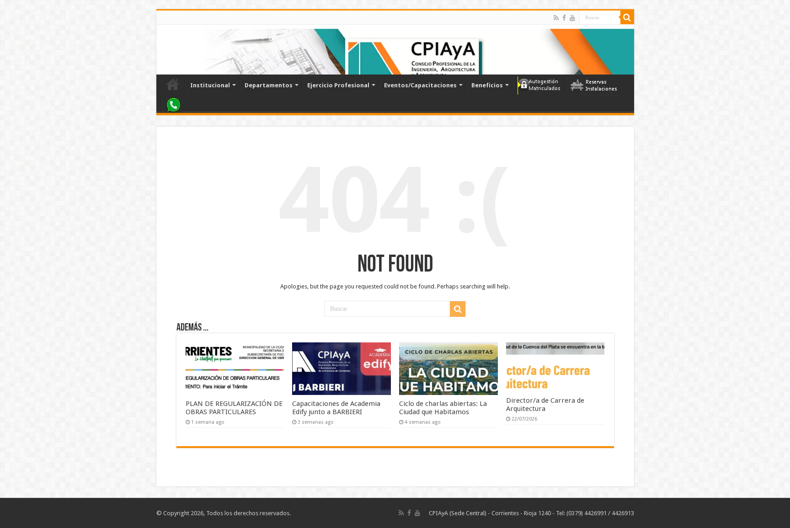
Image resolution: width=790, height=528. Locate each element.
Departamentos (269, 85)
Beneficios (487, 85)
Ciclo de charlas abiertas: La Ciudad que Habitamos (443, 408)
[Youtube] (572, 17)
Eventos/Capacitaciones (420, 85)
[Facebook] (564, 17)
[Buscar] (627, 17)
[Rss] (556, 17)
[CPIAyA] (167, 49)
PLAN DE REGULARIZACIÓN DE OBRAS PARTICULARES (234, 408)
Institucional (210, 85)
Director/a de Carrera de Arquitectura (545, 404)
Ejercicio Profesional (338, 85)
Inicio (173, 84)
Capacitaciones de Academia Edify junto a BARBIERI (336, 408)
